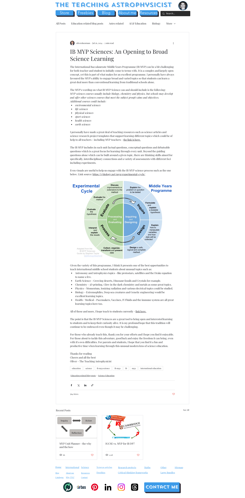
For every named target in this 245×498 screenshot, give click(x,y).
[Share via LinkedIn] (85, 385)
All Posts (61, 23)
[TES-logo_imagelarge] (81, 487)
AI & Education (137, 23)
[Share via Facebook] (71, 385)
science (88, 368)
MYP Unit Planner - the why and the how (75, 445)
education (76, 368)
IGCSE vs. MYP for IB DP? (120, 443)
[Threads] (134, 487)
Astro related (116, 23)
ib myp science (103, 368)
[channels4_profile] (68, 487)
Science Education (106, 375)
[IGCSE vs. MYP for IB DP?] (122, 426)
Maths (147, 467)
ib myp (118, 368)
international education (151, 368)
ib (126, 368)
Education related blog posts (87, 23)
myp (134, 368)
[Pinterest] (94, 487)
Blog (57, 473)
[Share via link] (92, 385)
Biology (156, 23)
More (169, 23)
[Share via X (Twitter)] (78, 385)
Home (58, 467)
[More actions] (173, 43)
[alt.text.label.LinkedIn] (108, 487)
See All (186, 410)
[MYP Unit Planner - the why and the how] (76, 426)
